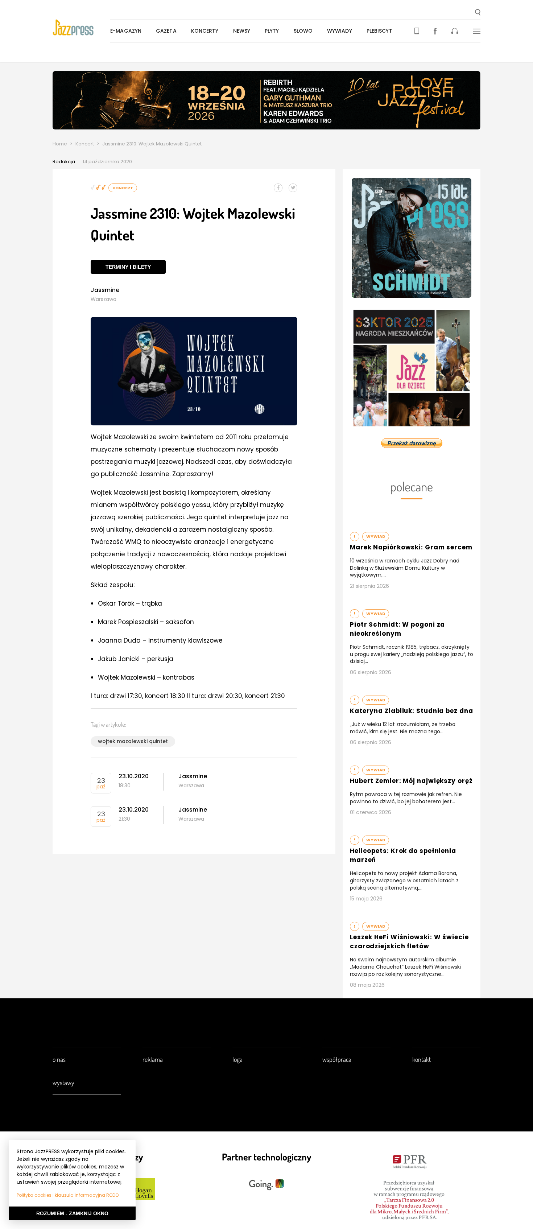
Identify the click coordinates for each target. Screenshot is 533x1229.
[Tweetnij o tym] (293, 187)
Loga (237, 1059)
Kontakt (421, 1059)
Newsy (242, 30)
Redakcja (64, 161)
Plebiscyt (379, 30)
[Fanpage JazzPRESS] (435, 31)
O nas (59, 1059)
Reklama (152, 1059)
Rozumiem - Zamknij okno (72, 1213)
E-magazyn (125, 30)
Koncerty (205, 30)
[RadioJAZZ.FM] (454, 31)
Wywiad (375, 536)
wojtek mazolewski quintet (133, 741)
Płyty (272, 30)
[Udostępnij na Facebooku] (278, 187)
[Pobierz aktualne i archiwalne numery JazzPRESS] (416, 31)
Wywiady (339, 30)
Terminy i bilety (128, 267)
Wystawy (63, 1082)
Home (60, 143)
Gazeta (166, 30)
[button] (477, 13)
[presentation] (81, 27)
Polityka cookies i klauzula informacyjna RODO (68, 1195)
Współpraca (336, 1059)
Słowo (303, 30)
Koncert (84, 143)
